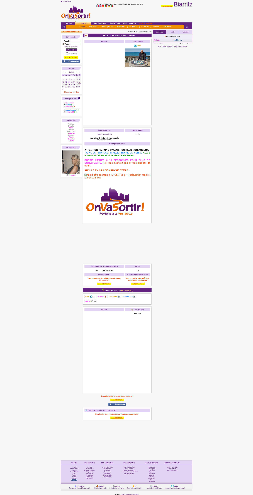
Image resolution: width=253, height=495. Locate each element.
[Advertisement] (144, 14)
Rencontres (151, 478)
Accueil (74, 467)
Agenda (151, 472)
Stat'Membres (107, 476)
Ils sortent (107, 472)
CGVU (74, 473)
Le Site (69, 24)
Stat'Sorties (167, 27)
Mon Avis (152, 476)
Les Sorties (83, 24)
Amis (173, 32)
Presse (74, 475)
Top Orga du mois (70, 99)
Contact (74, 478)
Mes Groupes (129, 469)
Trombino (107, 470)
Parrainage (151, 467)
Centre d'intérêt (129, 473)
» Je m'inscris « (167, 6)
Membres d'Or (107, 475)
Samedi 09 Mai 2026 (104, 134)
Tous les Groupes (129, 467)
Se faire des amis (107, 467)
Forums (74, 470)
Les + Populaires (107, 27)
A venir (82, 27)
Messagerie (151, 469)
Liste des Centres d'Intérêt (129, 472)
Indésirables (151, 481)
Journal (151, 475)
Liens (74, 476)
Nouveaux (107, 473)
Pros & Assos (74, 469)
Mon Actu (152, 470)
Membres (159, 32)
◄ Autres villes (66, 2)
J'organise (151, 473)
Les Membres (100, 24)
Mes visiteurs (172, 469)
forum (190, 44)
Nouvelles (145, 27)
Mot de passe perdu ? (71, 46)
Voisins (185, 32)
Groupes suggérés (129, 470)
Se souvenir (72, 54)
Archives (156, 27)
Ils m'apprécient (172, 470)
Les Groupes (114, 24)
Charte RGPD (74, 472)
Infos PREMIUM (172, 467)
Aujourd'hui (93, 27)
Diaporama (121, 27)
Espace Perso (129, 24)
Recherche (133, 27)
